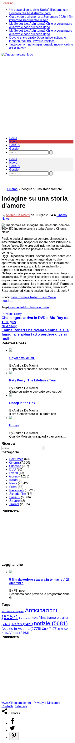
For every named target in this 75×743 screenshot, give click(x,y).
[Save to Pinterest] (13, 736)
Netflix (22, 624)
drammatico (28, 618)
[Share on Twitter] (12, 730)
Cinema (12, 189)
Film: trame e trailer (36, 307)
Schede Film (17, 493)
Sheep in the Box (22, 403)
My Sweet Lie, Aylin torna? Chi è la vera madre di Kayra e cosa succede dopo (40, 25)
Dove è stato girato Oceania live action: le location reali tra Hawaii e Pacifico (37, 39)
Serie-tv (14, 145)
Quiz (50, 628)
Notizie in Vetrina (21, 629)
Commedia (15, 307)
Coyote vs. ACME (22, 358)
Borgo (14, 425)
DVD (12, 469)
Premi (13, 486)
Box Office (16, 459)
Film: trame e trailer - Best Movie (33, 297)
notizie (51, 623)
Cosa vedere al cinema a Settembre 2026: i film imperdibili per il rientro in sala (41, 18)
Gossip (14, 148)
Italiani (13, 480)
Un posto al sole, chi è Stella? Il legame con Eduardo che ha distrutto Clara (38, 11)
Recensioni (16, 490)
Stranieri (15, 500)
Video (19, 633)
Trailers (14, 504)
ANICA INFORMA (13, 611)
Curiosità (15, 466)
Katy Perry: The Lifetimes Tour (32, 380)
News (13, 141)
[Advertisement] (37, 95)
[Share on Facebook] (12, 723)
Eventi (13, 473)
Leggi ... (7, 300)
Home (13, 138)
